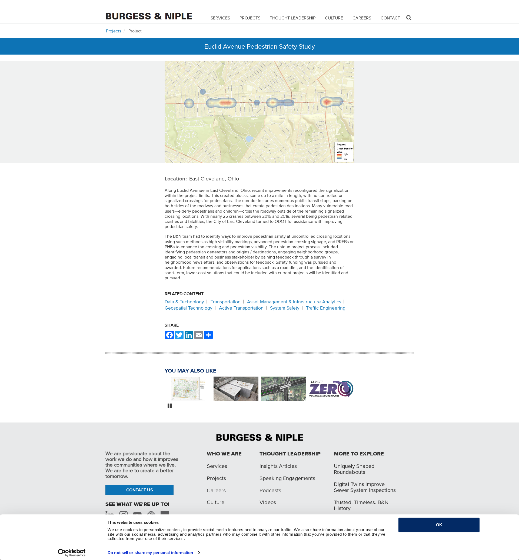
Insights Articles (278, 466)
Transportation (226, 301)
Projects (249, 17)
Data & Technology (184, 301)
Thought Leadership (292, 17)
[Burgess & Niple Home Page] (259, 436)
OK (439, 524)
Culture (334, 17)
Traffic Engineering (325, 308)
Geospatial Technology (188, 308)
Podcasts (270, 490)
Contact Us (139, 489)
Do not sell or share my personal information (150, 552)
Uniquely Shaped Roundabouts (354, 469)
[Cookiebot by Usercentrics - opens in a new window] (71, 553)
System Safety (285, 308)
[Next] (358, 389)
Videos (268, 502)
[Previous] (160, 389)
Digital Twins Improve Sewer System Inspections (365, 487)
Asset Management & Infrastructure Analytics (294, 301)
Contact (390, 17)
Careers (361, 17)
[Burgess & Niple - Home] (148, 11)
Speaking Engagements (287, 478)
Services (220, 17)
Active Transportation (241, 308)
